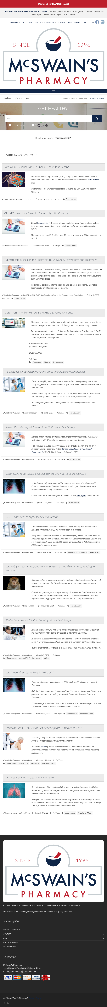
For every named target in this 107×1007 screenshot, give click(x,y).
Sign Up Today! (80, 22)
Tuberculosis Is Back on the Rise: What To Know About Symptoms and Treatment (50, 259)
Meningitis (35, 763)
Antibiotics (23, 763)
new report (81, 495)
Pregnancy (37, 362)
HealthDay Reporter (39, 343)
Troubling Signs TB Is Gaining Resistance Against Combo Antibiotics (43, 728)
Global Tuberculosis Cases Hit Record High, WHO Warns (36, 213)
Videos (39, 125)
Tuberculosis (93, 179)
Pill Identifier (35, 22)
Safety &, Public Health (77, 552)
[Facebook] (97, 22)
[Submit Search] (97, 118)
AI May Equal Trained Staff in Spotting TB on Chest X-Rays (38, 620)
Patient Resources (79, 98)
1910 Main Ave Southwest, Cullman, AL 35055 (25, 11)
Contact (7, 934)
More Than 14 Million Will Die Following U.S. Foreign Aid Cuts (38, 312)
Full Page (57, 199)
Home (65, 98)
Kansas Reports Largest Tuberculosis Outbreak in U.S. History (40, 427)
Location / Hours (64, 22)
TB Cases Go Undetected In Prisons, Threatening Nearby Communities (45, 371)
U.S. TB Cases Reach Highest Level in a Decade (31, 517)
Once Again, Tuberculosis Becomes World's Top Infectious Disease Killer (46, 473)
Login (91, 22)
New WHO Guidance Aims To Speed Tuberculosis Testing (36, 167)
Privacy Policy (9, 947)
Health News (19, 125)
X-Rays (46, 658)
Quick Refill (49, 22)
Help (24, 22)
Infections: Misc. (86, 713)
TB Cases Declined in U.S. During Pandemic (29, 777)
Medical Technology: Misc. (30, 658)
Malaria (47, 362)
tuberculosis (42, 222)
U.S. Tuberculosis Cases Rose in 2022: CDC (29, 672)
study (43, 746)
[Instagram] (102, 22)
